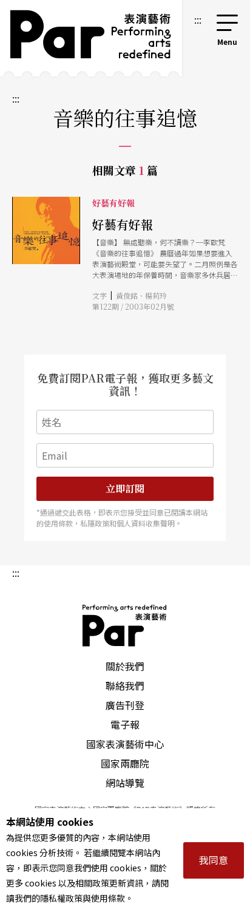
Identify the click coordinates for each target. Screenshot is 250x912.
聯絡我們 (125, 685)
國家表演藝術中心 (125, 744)
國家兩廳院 (125, 763)
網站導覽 (125, 782)
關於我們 (125, 666)
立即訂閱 (125, 488)
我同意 (213, 859)
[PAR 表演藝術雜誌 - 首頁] (91, 38)
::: (197, 19)
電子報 (125, 724)
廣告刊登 (125, 705)
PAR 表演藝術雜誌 (125, 625)
